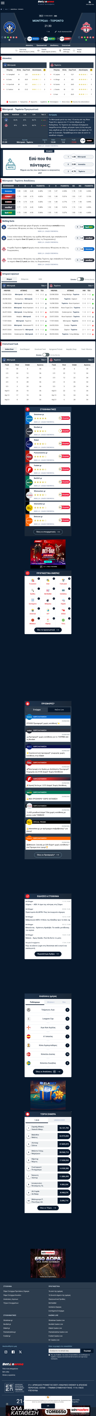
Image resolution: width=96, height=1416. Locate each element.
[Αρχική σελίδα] (1, 9)
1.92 (49, 196)
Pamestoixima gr (40, 453)
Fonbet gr (37, 465)
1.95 (49, 191)
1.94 (80, 207)
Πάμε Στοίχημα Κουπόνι (12, 1295)
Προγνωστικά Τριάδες (57, 1299)
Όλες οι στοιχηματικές (46, 532)
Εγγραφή (87, 1351)
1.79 (18, 202)
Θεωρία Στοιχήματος (33, 942)
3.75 (25, 202)
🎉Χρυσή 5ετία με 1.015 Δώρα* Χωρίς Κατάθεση (46, 785)
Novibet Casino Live (56, 1324)
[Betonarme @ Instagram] (5, 1352)
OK (48, 1406)
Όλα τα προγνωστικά (46, 630)
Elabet (36, 440)
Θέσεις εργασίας (8, 1375)
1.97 (80, 196)
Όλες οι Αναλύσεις (45, 1072)
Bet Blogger (29, 901)
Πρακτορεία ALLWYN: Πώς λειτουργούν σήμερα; (45, 912)
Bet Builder (52, 1303)
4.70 (31, 196)
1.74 (18, 196)
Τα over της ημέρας (56, 1291)
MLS (6, 9)
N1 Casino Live (54, 1340)
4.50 (31, 212)
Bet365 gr (38, 478)
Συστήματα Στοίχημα (56, 1311)
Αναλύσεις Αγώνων (10, 1299)
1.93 (49, 202)
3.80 (25, 191)
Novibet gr (38, 427)
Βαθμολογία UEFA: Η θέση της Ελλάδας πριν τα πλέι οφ (48, 920)
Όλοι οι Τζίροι (46, 1208)
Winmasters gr (39, 491)
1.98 (80, 202)
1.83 (73, 196)
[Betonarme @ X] (20, 1352)
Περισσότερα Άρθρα (46, 954)
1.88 (55, 196)
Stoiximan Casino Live (57, 1320)
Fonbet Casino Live (55, 1336)
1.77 (18, 207)
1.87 (55, 191)
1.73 (18, 212)
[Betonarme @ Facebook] (13, 1352)
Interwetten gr (39, 504)
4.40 (31, 191)
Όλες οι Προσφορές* (46, 855)
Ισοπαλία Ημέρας (55, 1307)
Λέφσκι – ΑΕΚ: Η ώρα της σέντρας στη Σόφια (44, 904)
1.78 (73, 191)
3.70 (25, 207)
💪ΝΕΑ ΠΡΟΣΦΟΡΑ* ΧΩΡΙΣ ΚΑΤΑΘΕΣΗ (41, 799)
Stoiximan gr (39, 414)
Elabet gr (6, 1328)
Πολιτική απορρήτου (10, 1369)
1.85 (55, 212)
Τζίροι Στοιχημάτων (10, 1303)
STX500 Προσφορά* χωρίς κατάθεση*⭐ (43, 723)
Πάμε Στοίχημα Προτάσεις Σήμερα (16, 1291)
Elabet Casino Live (55, 1328)
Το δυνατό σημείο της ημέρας (60, 1295)
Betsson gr (38, 517)
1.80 (18, 191)
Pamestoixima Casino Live (58, 1332)
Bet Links (5, 1372)
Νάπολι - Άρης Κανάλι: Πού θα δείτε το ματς (43, 938)
